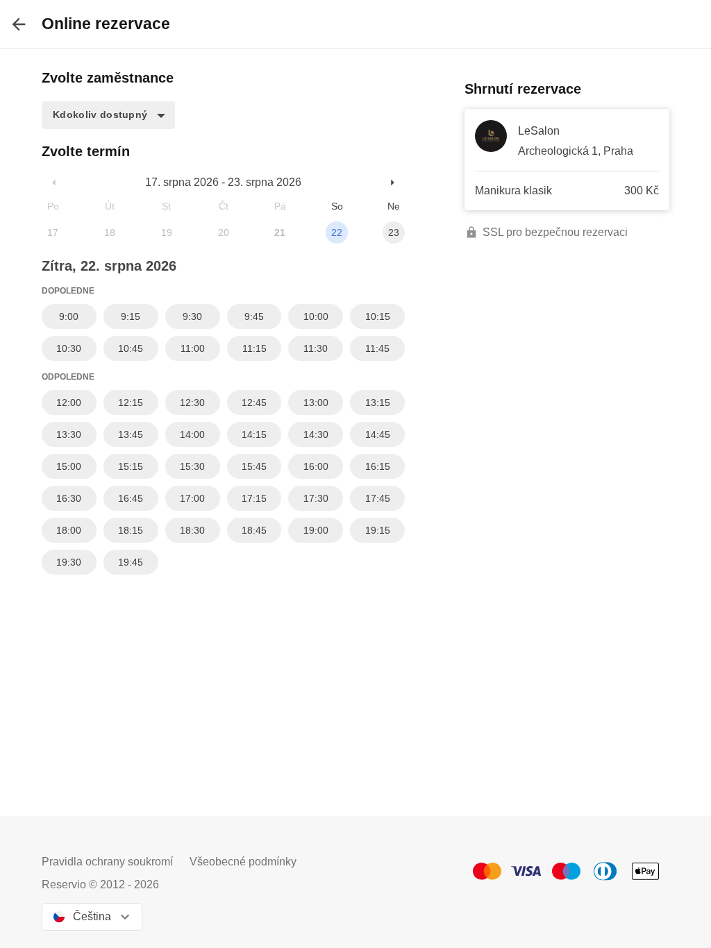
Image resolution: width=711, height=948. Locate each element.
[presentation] (18, 24)
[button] (108, 115)
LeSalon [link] (539, 131)
